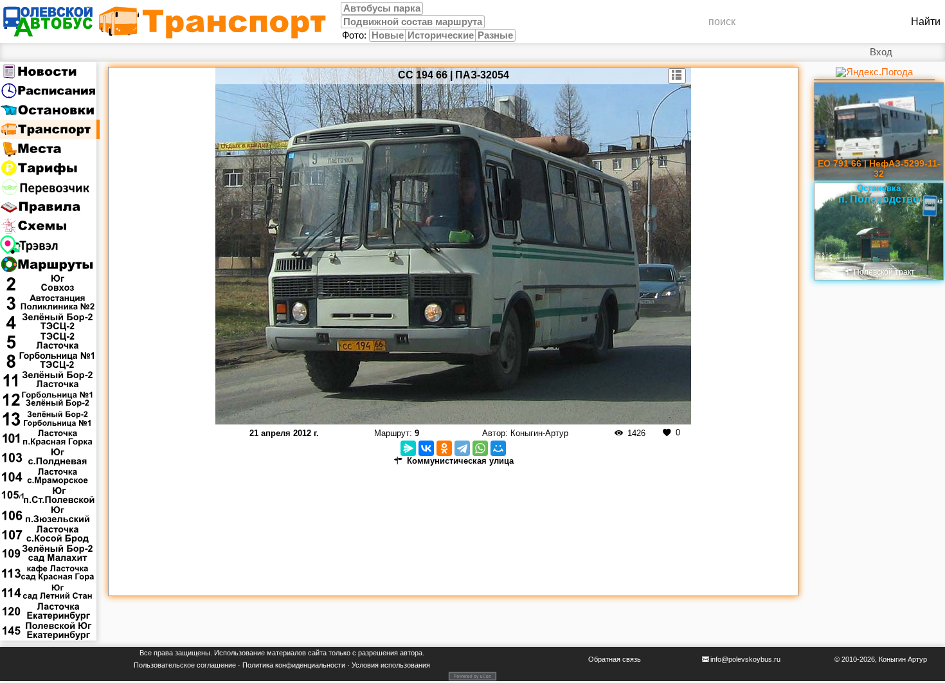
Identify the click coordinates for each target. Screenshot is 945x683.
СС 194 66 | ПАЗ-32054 (453, 74)
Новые (388, 35)
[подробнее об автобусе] (677, 76)
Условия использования (391, 665)
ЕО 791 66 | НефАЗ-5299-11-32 (879, 168)
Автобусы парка (381, 8)
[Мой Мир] (498, 448)
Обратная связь (614, 659)
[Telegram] (462, 448)
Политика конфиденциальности (293, 665)
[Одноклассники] (444, 448)
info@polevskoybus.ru (745, 659)
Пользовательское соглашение (185, 665)
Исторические (441, 35)
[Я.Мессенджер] (408, 448)
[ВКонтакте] (426, 448)
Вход (881, 52)
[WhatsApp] (480, 448)
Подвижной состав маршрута (412, 22)
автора (411, 653)
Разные (495, 35)
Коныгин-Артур (539, 433)
